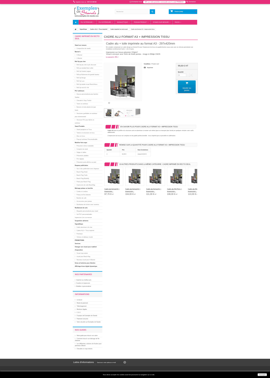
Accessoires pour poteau (84, 201)
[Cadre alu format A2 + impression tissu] (134, 176)
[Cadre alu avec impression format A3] (108, 113)
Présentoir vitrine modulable (85, 146)
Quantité (180, 72)
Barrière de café (81, 198)
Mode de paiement (82, 303)
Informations (82, 294)
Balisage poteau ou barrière (84, 188)
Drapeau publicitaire (81, 165)
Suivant (109, 103)
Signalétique (79, 224)
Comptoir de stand (82, 149)
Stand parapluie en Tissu (84, 129)
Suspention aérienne (81, 220)
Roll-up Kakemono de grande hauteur (87, 74)
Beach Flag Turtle (81, 175)
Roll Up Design (81, 78)
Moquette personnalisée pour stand (87, 211)
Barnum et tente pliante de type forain (85, 108)
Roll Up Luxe (80, 81)
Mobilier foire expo (81, 142)
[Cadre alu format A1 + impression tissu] (155, 176)
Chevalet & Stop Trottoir (83, 100)
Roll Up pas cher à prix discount (86, 65)
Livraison (79, 300)
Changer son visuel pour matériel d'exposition (86, 248)
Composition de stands (83, 48)
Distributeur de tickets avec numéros (87, 204)
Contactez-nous (137, 2)
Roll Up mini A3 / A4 (82, 87)
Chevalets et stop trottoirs (84, 348)
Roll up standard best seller (84, 68)
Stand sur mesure (80, 45)
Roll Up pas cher (80, 61)
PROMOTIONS (79, 240)
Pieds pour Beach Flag (83, 181)
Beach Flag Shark (82, 172)
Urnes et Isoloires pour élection (85, 263)
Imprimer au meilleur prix (83, 280)
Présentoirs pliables (82, 155)
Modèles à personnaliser (83, 286)
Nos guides (80, 330)
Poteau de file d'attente (83, 195)
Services (77, 243)
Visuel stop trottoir (82, 253)
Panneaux (79, 234)
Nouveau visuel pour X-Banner (85, 260)
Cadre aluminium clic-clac (84, 227)
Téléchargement (81, 306)
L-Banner (79, 58)
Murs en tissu (80, 136)
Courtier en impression (83, 283)
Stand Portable (79, 126)
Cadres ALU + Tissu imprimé (85, 230)
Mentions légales (81, 309)
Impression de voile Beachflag (85, 185)
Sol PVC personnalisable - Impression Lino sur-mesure (84, 216)
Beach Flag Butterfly (82, 178)
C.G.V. (78, 312)
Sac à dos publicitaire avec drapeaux (87, 168)
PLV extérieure (79, 91)
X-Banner (79, 55)
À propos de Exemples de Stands (86, 315)
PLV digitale (80, 159)
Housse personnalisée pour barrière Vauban (86, 95)
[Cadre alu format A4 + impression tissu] (113, 176)
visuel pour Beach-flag (83, 256)
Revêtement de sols (81, 208)
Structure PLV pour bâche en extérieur (84, 121)
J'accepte (262, 375)
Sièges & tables (81, 152)
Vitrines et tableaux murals (84, 237)
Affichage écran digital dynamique (86, 266)
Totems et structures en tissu (85, 133)
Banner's (77, 51)
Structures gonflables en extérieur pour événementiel (86, 115)
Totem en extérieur (82, 104)
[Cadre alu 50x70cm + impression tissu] (176, 176)
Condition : (147, 64)
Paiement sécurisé (82, 319)
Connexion (192, 2)
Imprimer (150, 67)
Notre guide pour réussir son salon (87, 335)
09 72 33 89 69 (91, 2)
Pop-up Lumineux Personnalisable (86, 139)
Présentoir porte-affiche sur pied (86, 162)
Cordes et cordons (82, 191)
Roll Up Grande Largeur (83, 71)
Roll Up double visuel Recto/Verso (86, 84)
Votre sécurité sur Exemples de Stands (88, 322)
